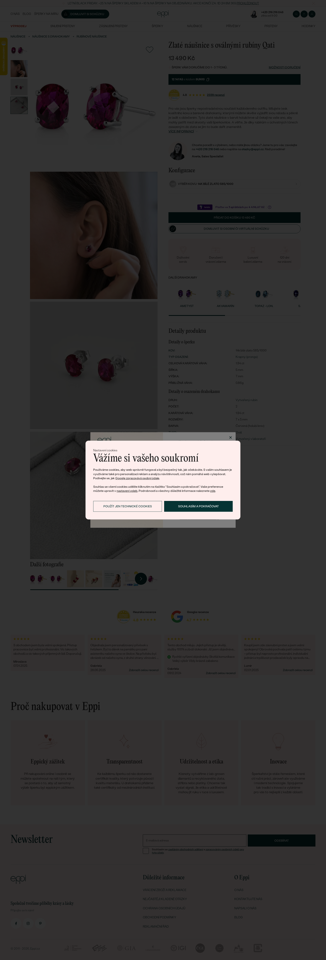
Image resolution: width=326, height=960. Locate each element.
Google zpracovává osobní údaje (137, 478)
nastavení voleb (127, 491)
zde (212, 491)
